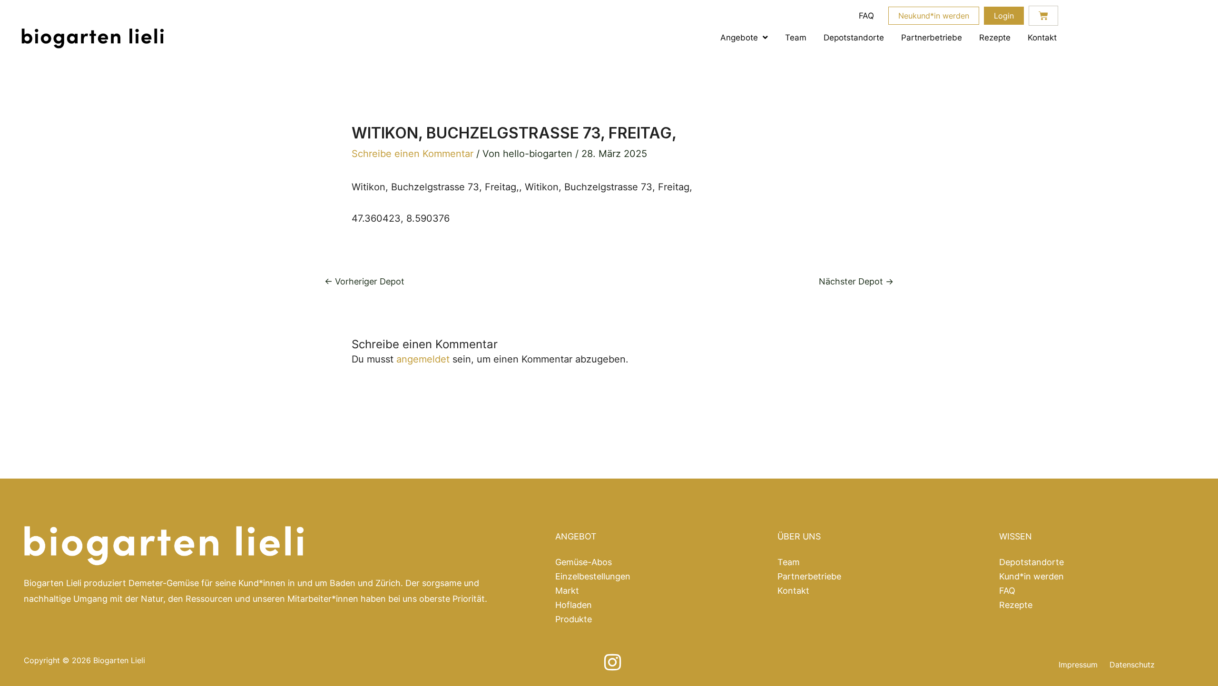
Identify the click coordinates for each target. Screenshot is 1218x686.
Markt (567, 591)
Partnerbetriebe (931, 37)
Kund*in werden (1031, 576)
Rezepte (995, 37)
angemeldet (423, 359)
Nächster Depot (856, 281)
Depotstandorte (854, 37)
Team (795, 37)
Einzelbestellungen (592, 576)
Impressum (1078, 664)
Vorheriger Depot (364, 281)
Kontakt (1042, 37)
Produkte (573, 619)
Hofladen (573, 605)
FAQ (866, 15)
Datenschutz (1132, 664)
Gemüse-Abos (583, 562)
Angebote (739, 37)
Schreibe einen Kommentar (412, 153)
